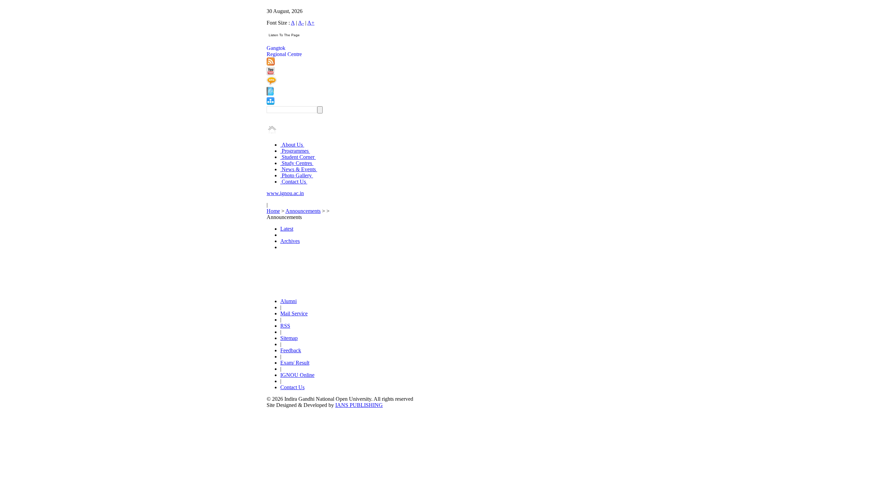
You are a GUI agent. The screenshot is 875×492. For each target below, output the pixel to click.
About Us (292, 145)
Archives (290, 241)
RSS (285, 326)
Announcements (303, 211)
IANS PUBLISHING (359, 405)
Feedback (290, 350)
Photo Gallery (296, 175)
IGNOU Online (297, 375)
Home (273, 211)
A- (301, 23)
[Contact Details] (270, 94)
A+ (310, 23)
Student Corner (298, 157)
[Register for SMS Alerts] (272, 83)
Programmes (295, 151)
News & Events (298, 169)
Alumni (288, 301)
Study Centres (296, 163)
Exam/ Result (294, 363)
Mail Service (294, 313)
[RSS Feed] (271, 64)
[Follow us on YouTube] (270, 73)
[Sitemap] (270, 103)
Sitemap (289, 338)
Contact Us (293, 181)
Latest (286, 229)
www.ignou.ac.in (285, 193)
